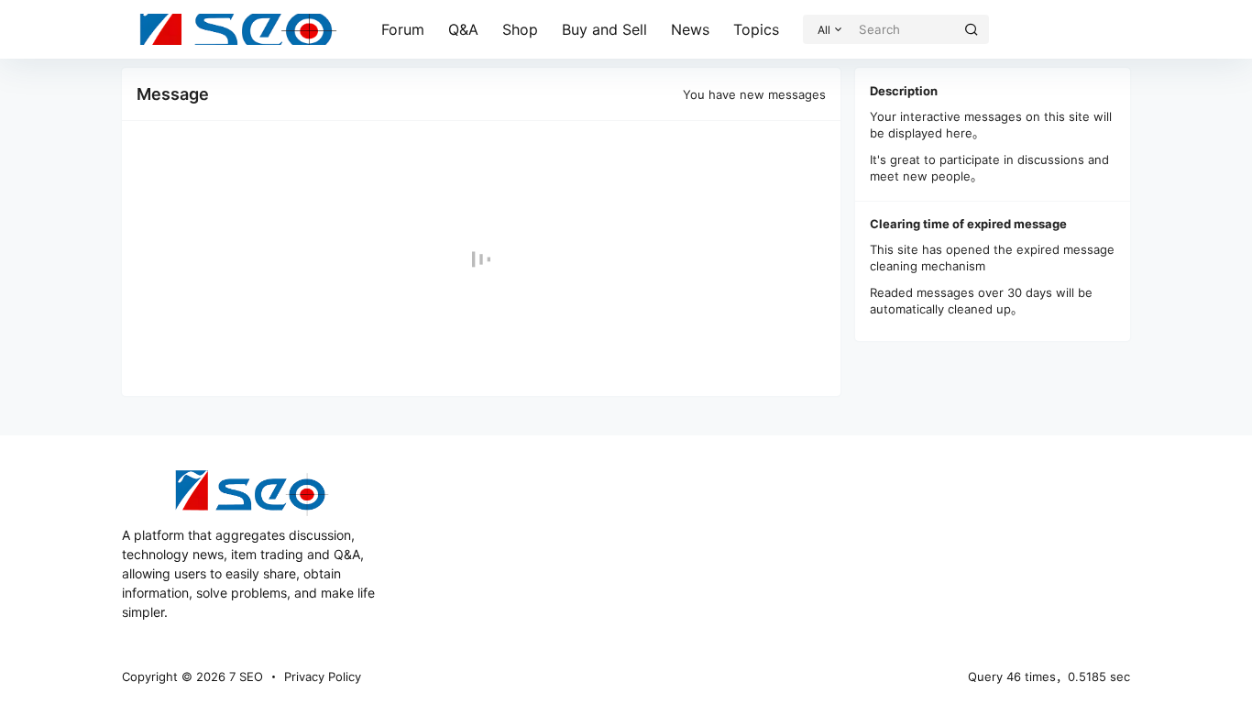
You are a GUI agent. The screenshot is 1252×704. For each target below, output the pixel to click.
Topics (756, 29)
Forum (402, 29)
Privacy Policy (322, 676)
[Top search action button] (972, 30)
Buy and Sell (604, 29)
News (690, 29)
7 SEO (244, 676)
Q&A (463, 29)
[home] (238, 29)
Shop (520, 29)
